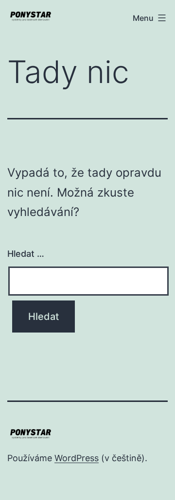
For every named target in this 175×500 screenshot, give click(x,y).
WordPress (76, 458)
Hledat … (25, 254)
